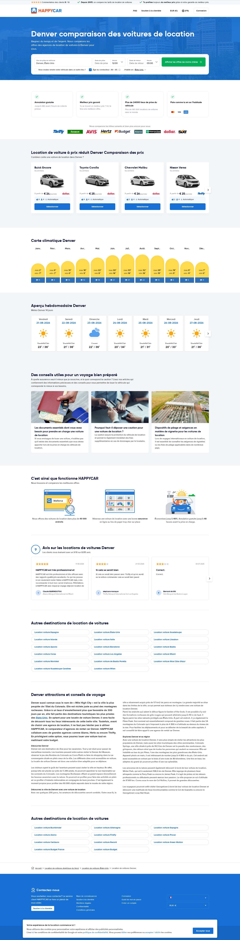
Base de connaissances (86, 896)
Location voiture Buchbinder (47, 827)
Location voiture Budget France (49, 849)
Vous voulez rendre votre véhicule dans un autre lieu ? (61, 70)
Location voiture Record (105, 842)
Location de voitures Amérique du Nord (62, 868)
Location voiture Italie (104, 639)
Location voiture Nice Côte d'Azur (169, 661)
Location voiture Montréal (46, 661)
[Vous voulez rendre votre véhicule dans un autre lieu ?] (35, 69)
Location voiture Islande (45, 639)
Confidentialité (82, 906)
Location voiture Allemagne (107, 827)
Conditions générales (85, 910)
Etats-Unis (42, 717)
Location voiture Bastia (165, 646)
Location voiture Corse (45, 654)
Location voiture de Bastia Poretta (110, 661)
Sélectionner (52, 206)
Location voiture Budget (105, 849)
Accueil (38, 868)
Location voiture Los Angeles (108, 654)
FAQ (135, 10)
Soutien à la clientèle (151, 10)
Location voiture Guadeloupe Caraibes (52, 668)
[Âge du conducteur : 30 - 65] (90, 69)
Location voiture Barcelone (107, 646)
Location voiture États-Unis (107, 632)
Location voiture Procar (165, 834)
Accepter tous (203, 930)
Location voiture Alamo (45, 834)
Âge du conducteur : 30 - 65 (105, 70)
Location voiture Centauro (46, 842)
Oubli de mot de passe (131, 899)
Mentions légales (83, 903)
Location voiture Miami (165, 654)
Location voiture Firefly (105, 834)
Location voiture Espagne (46, 632)
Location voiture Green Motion (168, 842)
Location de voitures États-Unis (95, 868)
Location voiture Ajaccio (45, 646)
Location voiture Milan (104, 668)
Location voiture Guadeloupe (168, 632)
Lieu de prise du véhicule (45, 60)
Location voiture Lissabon (166, 639)
